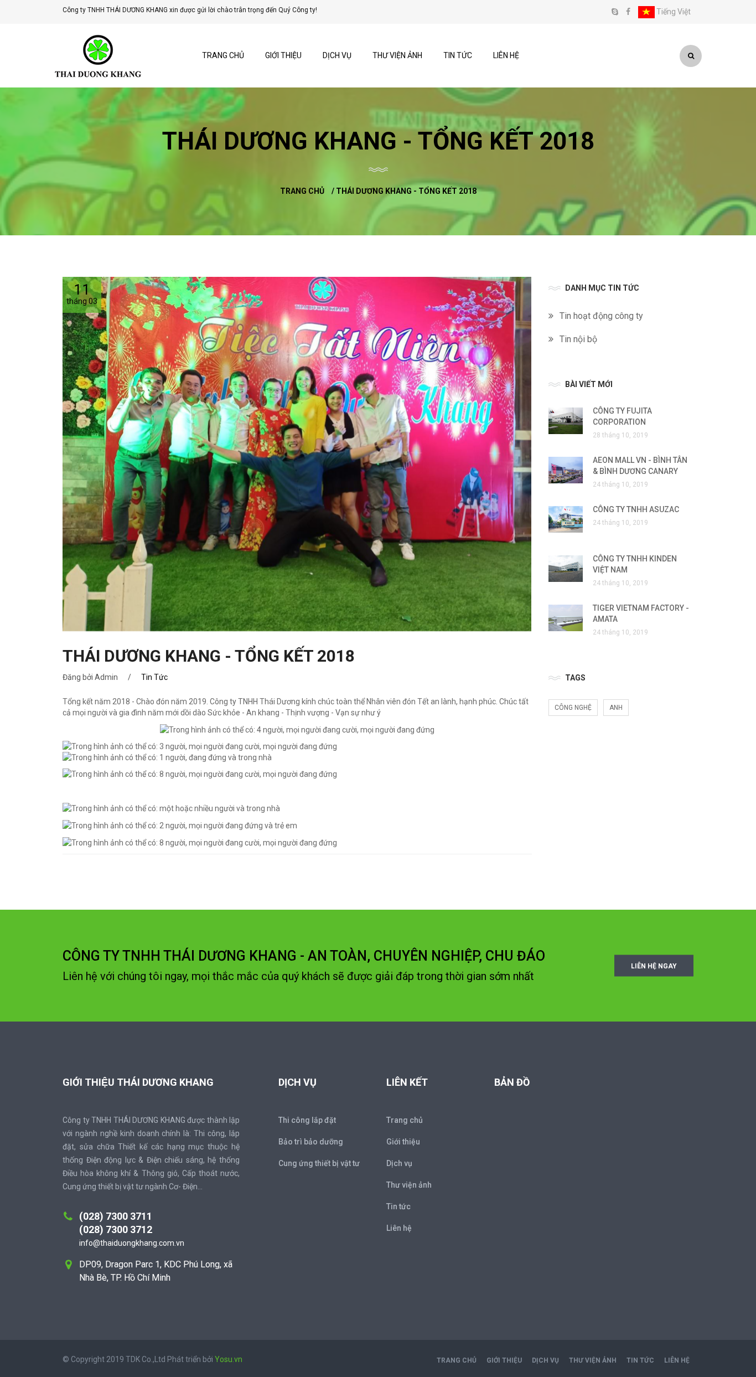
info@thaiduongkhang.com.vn (131, 1243)
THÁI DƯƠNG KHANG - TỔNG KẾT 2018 (209, 656)
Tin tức (457, 55)
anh (616, 707)
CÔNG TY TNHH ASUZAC (636, 509)
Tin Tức (154, 677)
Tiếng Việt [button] (673, 11)
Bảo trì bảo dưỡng (310, 1141)
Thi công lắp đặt (307, 1120)
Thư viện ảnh (397, 55)
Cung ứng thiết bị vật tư (319, 1163)
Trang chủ (223, 55)
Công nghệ (573, 707)
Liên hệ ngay (654, 965)
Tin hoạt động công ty (601, 316)
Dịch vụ (337, 55)
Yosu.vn (228, 1359)
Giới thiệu (283, 55)
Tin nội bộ (578, 339)
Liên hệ (506, 55)
